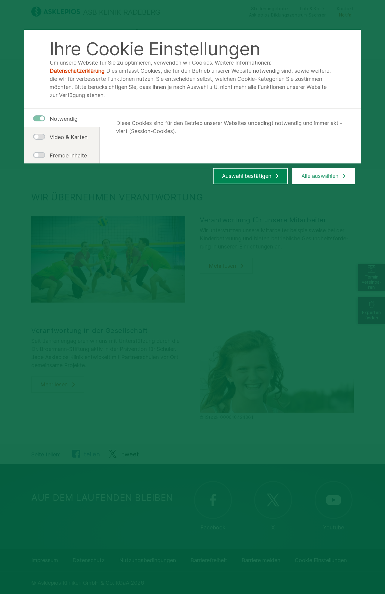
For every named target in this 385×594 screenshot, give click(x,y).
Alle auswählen (319, 176)
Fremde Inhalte (66, 155)
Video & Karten (66, 137)
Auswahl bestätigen (246, 176)
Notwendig (64, 119)
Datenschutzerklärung (77, 71)
